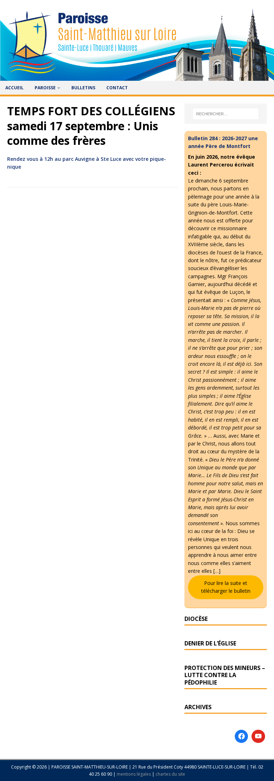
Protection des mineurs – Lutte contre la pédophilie (224, 675)
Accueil (14, 88)
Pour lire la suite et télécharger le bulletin (225, 587)
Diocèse (196, 619)
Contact (117, 88)
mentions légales (134, 774)
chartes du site (170, 774)
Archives (198, 707)
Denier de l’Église (210, 643)
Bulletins (83, 88)
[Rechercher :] (226, 114)
